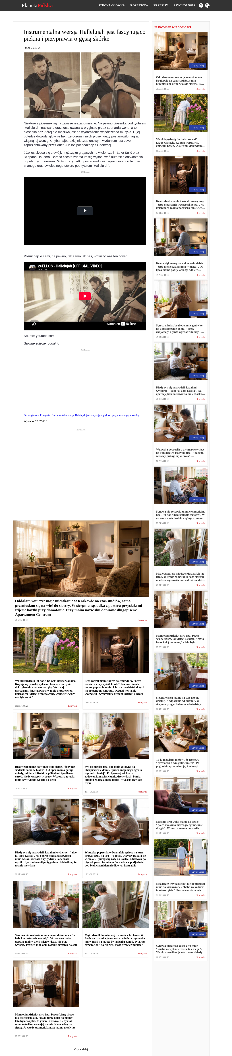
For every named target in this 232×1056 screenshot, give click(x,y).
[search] (207, 5)
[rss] (201, 5)
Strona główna (111, 5)
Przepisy (161, 5)
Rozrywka (139, 5)
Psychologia (184, 5)
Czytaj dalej (81, 1049)
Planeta (37, 5)
